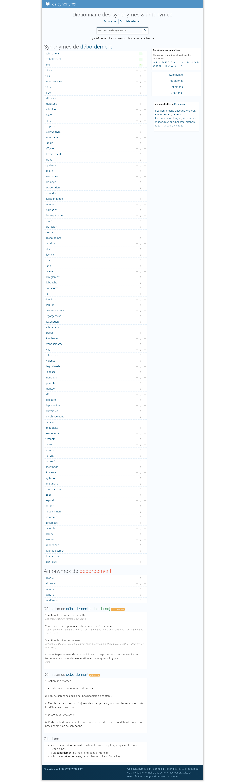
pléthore (191, 122)
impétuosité (190, 118)
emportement (163, 114)
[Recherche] (145, 30)
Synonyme (110, 21)
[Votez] (136, 54)
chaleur (190, 110)
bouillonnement (164, 110)
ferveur (177, 114)
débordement (133, 21)
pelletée (180, 122)
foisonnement (163, 118)
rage (157, 125)
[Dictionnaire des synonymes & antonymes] (60, 4)
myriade (169, 122)
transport (167, 125)
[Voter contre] (144, 54)
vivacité (178, 125)
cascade (180, 110)
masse (159, 122)
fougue (177, 118)
